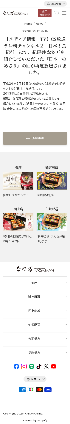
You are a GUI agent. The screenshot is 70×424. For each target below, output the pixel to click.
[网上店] (18, 222)
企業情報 (26, 31)
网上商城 (34, 311)
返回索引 (37, 138)
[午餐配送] (52, 222)
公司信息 (34, 339)
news (39, 23)
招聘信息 (34, 353)
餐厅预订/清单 (45, 13)
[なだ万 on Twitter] (46, 368)
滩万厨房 (34, 297)
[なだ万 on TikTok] (38, 368)
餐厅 (34, 283)
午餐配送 (34, 325)
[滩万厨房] (52, 181)
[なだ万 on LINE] (31, 368)
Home (28, 23)
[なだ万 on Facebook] (16, 368)
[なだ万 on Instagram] (24, 368)
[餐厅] (18, 181)
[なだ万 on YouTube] (53, 367)
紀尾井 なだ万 (12, 98)
